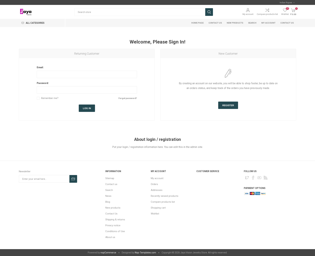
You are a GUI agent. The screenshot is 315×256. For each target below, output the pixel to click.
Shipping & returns (115, 219)
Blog (107, 201)
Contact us (287, 23)
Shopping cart (158, 207)
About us (110, 237)
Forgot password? (127, 98)
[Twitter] (247, 177)
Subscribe (73, 179)
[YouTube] (259, 177)
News (108, 195)
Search (209, 12)
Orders (154, 184)
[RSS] (265, 177)
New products (235, 23)
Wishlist (155, 213)
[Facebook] (253, 177)
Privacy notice (112, 225)
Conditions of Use (115, 231)
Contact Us (215, 23)
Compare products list (267, 14)
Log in (87, 108)
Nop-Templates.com (145, 252)
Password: (43, 83)
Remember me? (49, 98)
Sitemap (109, 178)
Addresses (156, 190)
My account (247, 14)
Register (228, 105)
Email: (40, 67)
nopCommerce (108, 252)
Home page (197, 23)
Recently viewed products (164, 195)
